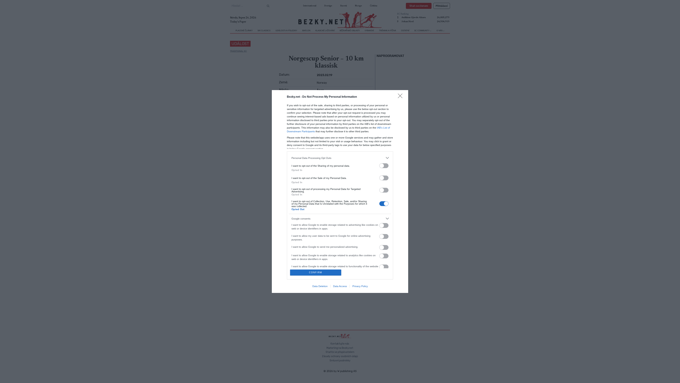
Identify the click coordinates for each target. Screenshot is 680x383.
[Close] (401, 97)
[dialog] (340, 191)
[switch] (384, 165)
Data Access (340, 286)
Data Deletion (320, 286)
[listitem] (340, 158)
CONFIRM (315, 272)
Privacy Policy (360, 286)
